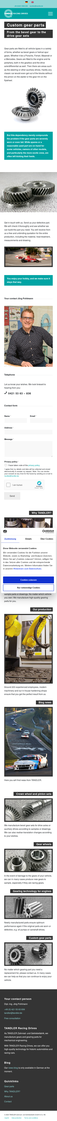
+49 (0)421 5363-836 (21, 6)
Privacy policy (11, 461)
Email (33, 416)
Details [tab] (28, 539)
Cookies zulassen (28, 580)
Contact (8, 1101)
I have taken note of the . (24, 465)
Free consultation (12, 1018)
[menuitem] (49, 13)
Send (12, 495)
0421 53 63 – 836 (19, 393)
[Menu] (49, 13)
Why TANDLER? (12, 1091)
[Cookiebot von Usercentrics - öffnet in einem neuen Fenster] (42, 531)
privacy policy (34, 465)
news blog (13, 1067)
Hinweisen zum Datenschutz (27, 569)
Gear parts (9, 1086)
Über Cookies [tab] (46, 539)
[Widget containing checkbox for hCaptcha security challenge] (24, 485)
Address (8, 427)
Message (9, 439)
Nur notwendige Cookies (28, 588)
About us (8, 1096)
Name (7, 416)
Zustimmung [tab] (10, 539)
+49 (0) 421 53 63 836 (14, 1009)
